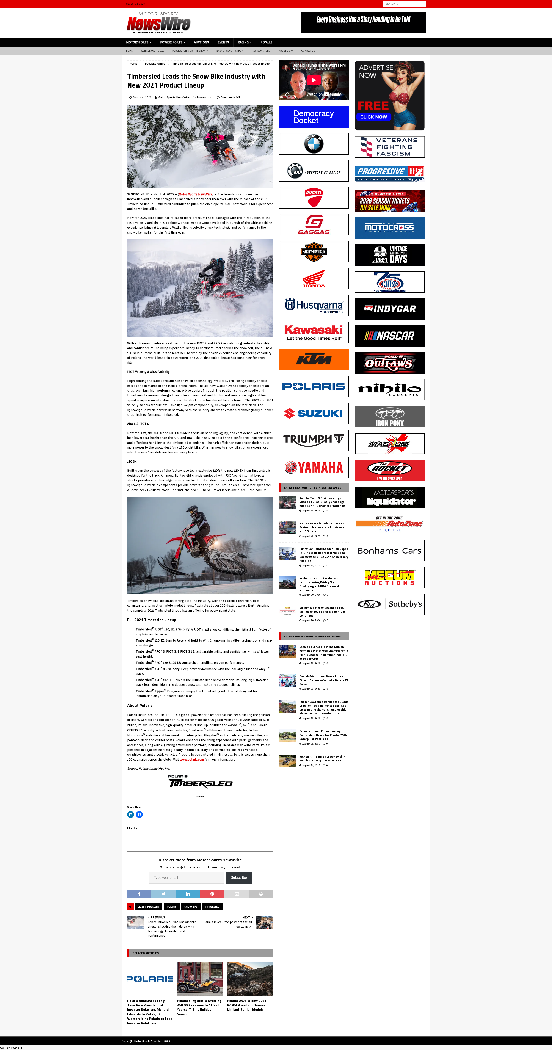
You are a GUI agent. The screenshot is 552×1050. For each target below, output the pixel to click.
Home (129, 50)
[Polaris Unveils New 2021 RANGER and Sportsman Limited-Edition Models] (250, 979)
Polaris (172, 906)
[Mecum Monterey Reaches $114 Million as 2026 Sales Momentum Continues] (287, 612)
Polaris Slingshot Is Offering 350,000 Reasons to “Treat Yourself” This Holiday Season (199, 1007)
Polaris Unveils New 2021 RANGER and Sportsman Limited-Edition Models (246, 1005)
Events (223, 42)
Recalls (266, 42)
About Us (284, 50)
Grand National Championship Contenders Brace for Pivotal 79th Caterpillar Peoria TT (323, 735)
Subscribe (239, 878)
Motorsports (137, 42)
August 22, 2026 (311, 536)
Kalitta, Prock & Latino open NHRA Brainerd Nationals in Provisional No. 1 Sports (322, 527)
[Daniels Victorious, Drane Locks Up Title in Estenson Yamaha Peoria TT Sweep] (287, 680)
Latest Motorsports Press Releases (312, 487)
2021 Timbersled (148, 906)
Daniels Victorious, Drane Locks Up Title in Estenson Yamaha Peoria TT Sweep (324, 680)
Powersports (171, 42)
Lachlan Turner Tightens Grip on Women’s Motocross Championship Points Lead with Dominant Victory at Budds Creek (323, 652)
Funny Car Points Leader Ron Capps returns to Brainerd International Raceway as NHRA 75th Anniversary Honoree (323, 554)
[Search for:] (404, 3)
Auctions (201, 42)
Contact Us (308, 50)
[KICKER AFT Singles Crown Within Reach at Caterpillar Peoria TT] (287, 761)
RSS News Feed (261, 50)
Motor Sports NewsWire (174, 97)
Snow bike (190, 906)
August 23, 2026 (311, 510)
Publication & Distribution (188, 50)
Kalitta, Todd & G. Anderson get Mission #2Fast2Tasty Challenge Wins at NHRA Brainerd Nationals (322, 502)
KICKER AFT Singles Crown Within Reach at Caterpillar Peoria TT (322, 758)
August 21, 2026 (311, 565)
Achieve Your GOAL (152, 50)
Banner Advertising (228, 50)
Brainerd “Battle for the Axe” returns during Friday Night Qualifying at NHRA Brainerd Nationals (319, 584)
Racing (243, 42)
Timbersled (212, 906)
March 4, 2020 (142, 97)
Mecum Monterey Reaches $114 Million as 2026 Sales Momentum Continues (322, 611)
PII (171, 715)
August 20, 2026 (311, 594)
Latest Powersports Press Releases (312, 636)
